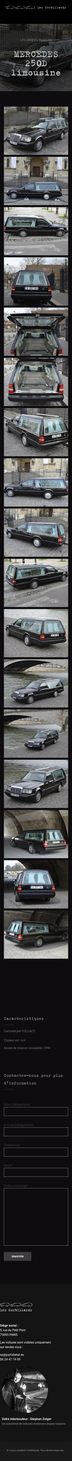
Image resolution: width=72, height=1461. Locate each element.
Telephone (12, 1145)
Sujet (8, 1165)
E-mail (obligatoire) (18, 1125)
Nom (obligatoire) (17, 1104)
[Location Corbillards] (36, 7)
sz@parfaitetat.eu (12, 1355)
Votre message (15, 1186)
